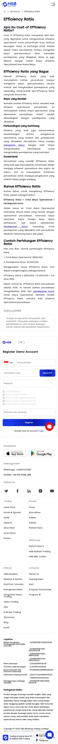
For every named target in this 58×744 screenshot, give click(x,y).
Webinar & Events (13, 579)
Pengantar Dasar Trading (13, 596)
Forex (32, 507)
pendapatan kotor (43, 291)
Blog (6, 622)
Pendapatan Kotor (16, 226)
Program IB (35, 595)
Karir (31, 584)
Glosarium (15, 11)
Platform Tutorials (14, 584)
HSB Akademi (11, 574)
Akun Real (9, 528)
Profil (6, 628)
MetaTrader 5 (36, 546)
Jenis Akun (9, 507)
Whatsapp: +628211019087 (18, 469)
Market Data (36, 528)
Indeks (32, 518)
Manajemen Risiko (13, 590)
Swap (6, 518)
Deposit (8, 523)
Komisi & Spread (12, 512)
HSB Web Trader (37, 557)
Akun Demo (10, 533)
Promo (7, 538)
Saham (32, 523)
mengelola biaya (14, 145)
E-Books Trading (12, 612)
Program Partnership (40, 590)
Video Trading (11, 602)
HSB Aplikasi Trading (39, 551)
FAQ (6, 607)
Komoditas (35, 512)
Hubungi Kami (36, 579)
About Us (34, 574)
